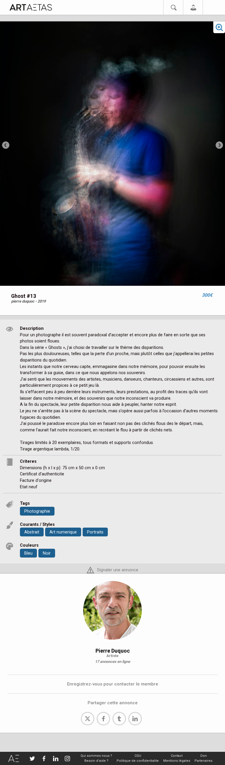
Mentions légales (176, 761)
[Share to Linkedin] (135, 718)
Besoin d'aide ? (96, 761)
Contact (177, 756)
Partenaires (203, 761)
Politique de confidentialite (138, 761)
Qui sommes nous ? (96, 756)
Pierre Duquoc (113, 651)
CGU (137, 756)
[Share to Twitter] (87, 718)
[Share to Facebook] (103, 718)
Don (203, 756)
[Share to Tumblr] (119, 718)
